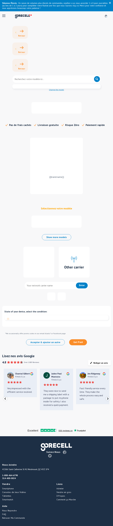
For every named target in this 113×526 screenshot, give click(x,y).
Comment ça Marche (66, 499)
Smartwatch (7, 499)
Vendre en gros (63, 492)
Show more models (56, 237)
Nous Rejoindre (9, 510)
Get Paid (78, 342)
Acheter (60, 488)
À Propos (60, 496)
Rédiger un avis (100, 363)
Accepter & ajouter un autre (45, 342)
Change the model (56, 90)
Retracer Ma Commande (13, 518)
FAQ (4, 514)
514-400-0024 (9, 478)
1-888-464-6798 (10, 475)
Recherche (97, 79)
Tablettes (6, 496)
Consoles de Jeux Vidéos (14, 492)
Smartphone (8, 488)
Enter (82, 285)
